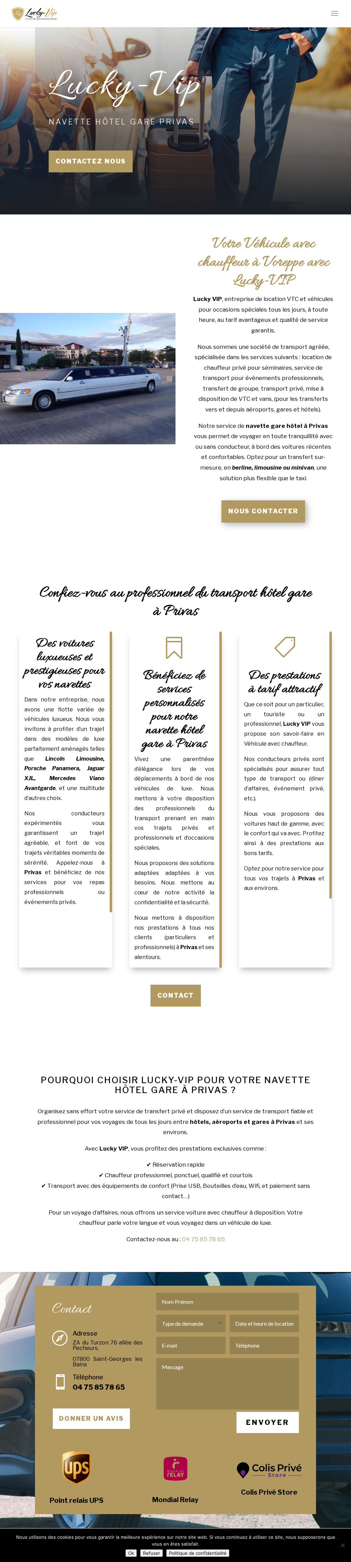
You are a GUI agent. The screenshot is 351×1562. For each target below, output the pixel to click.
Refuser (151, 1553)
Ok (131, 1553)
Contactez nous (91, 161)
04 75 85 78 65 (203, 1239)
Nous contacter (263, 511)
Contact (175, 995)
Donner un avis (91, 1418)
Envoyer (267, 1422)
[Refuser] (342, 1545)
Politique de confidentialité (198, 1553)
